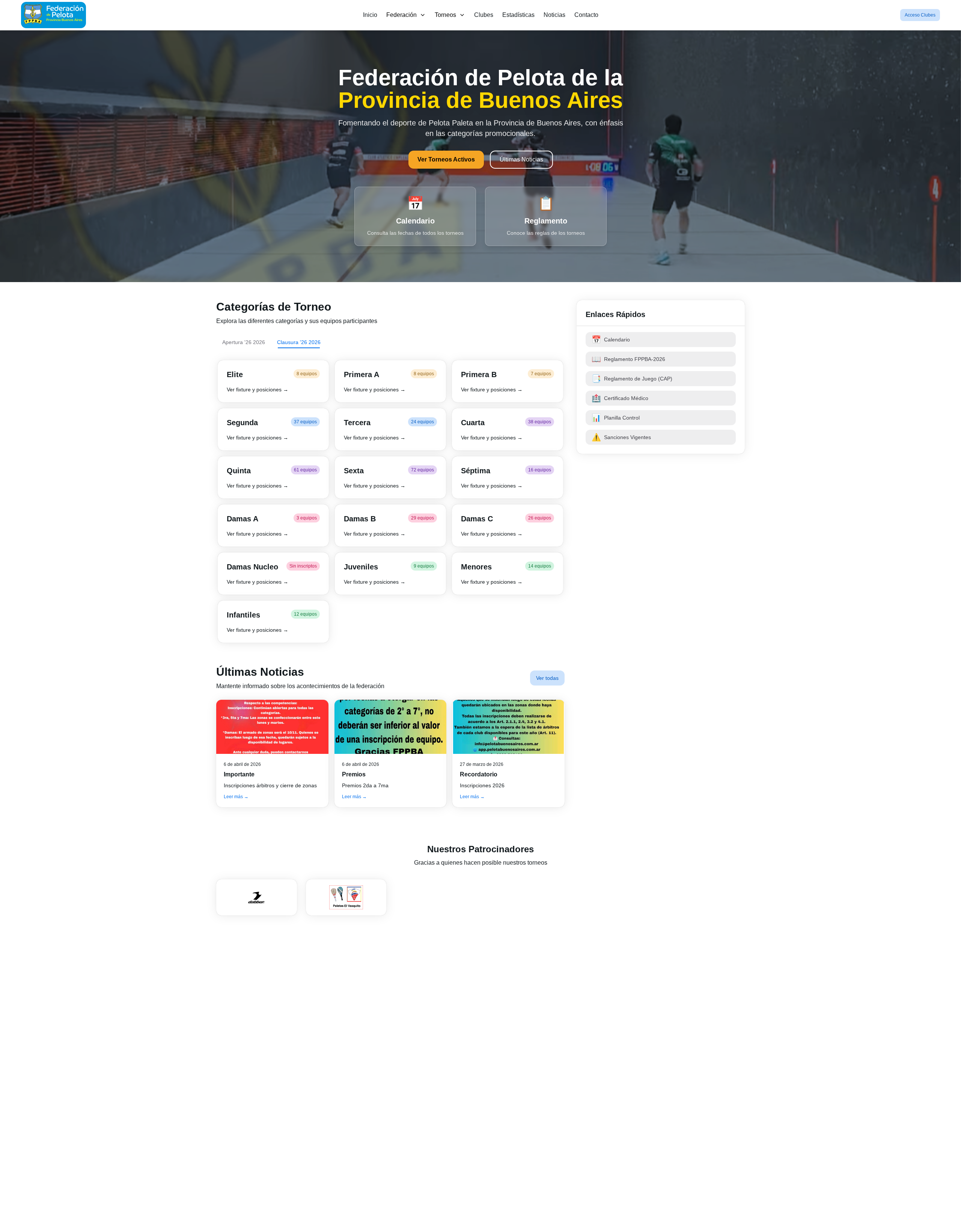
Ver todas (547, 678)
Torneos (445, 15)
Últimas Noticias (521, 159)
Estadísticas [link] (518, 15)
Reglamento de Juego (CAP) (632, 378)
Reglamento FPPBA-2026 (628, 359)
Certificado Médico (620, 398)
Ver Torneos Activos (446, 159)
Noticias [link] (554, 15)
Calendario (611, 339)
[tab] (244, 342)
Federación (401, 15)
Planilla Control (616, 418)
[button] (273, 381)
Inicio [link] (370, 15)
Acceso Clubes (920, 15)
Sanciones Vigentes (621, 437)
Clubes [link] (483, 15)
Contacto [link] (586, 15)
